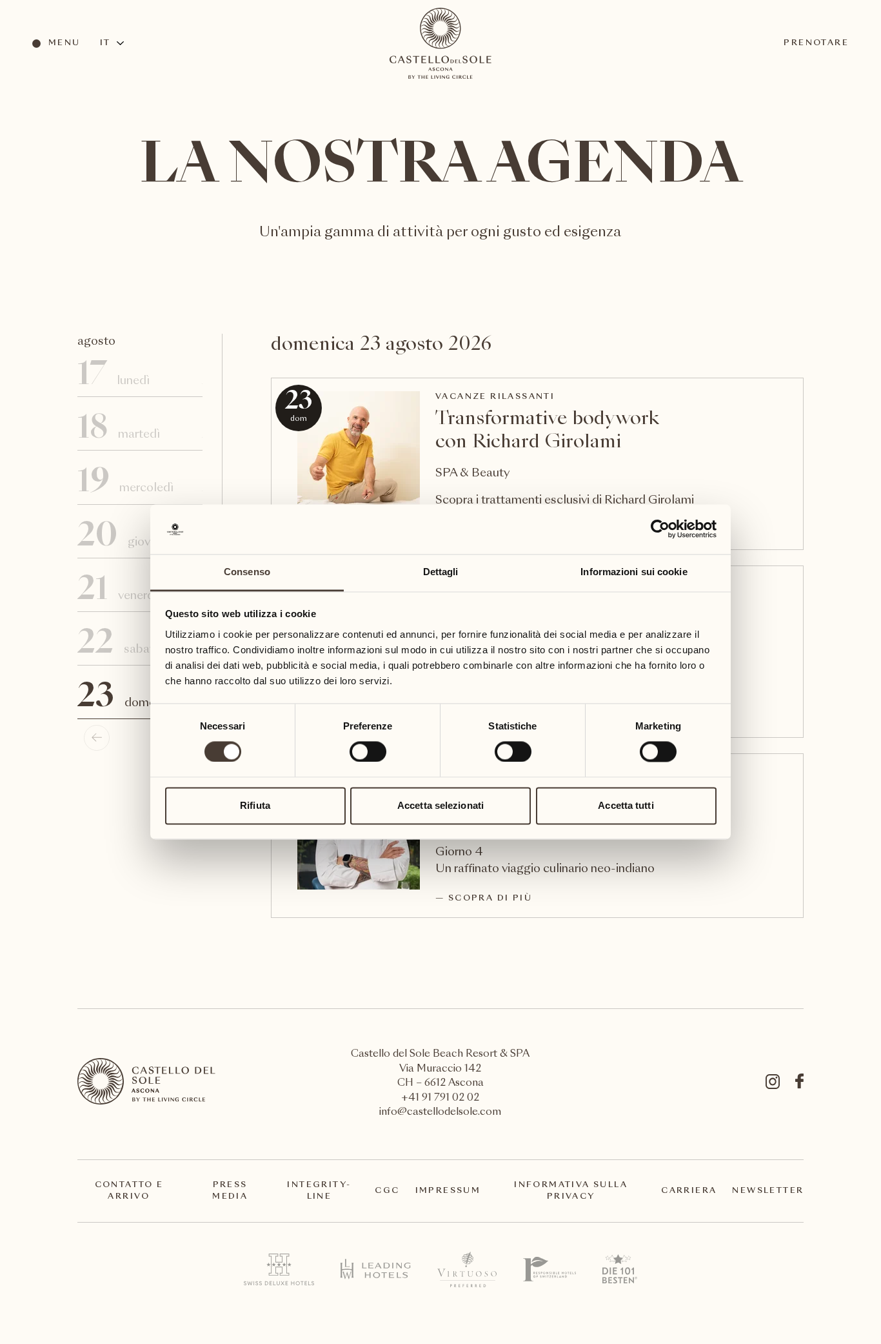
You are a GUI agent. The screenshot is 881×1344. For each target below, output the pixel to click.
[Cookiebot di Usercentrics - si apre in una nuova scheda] (660, 529)
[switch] (367, 751)
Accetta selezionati (440, 805)
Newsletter (768, 1191)
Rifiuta (255, 805)
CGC (387, 1191)
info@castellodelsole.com (440, 1112)
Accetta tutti (625, 805)
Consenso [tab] (247, 571)
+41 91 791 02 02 (440, 1098)
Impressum (448, 1191)
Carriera (689, 1191)
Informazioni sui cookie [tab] (633, 571)
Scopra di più (490, 898)
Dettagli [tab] (441, 571)
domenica (137, 698)
